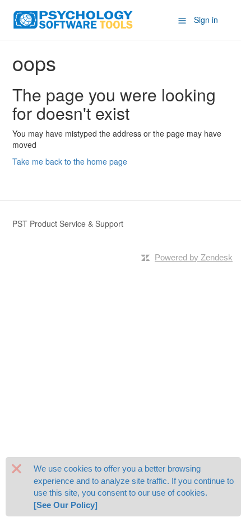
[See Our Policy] (66, 505)
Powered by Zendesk (194, 257)
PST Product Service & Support (67, 223)
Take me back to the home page (69, 161)
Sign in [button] (206, 19)
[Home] (73, 18)
